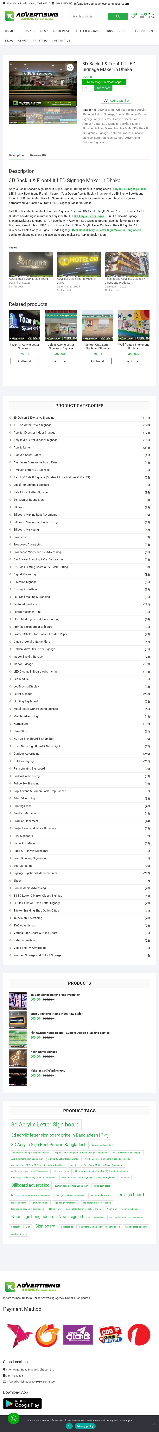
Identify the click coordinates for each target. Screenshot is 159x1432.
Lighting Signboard (26, 701)
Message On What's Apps (106, 82)
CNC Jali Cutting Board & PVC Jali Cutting (41, 567)
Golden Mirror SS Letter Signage (34, 649)
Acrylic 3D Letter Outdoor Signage (35, 440)
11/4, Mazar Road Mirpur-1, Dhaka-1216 (28, 3)
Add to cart (103, 88)
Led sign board (130, 1194)
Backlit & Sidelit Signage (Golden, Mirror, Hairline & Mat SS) (52, 477)
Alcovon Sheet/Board (126, 119)
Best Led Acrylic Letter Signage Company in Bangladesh (88, 1177)
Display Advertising (26, 589)
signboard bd (67, 1227)
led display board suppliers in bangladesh (31, 1195)
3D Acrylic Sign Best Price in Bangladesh (48, 1144)
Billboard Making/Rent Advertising (36, 522)
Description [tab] (16, 155)
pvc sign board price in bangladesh (126, 1217)
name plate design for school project (84, 1209)
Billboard (27, 30)
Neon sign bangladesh (32, 1216)
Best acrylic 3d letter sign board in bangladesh (33, 1177)
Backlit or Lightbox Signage (31, 485)
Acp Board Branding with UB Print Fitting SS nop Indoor (81, 1152)
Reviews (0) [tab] (38, 155)
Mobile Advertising (26, 716)
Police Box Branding (26, 783)
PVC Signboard (23, 836)
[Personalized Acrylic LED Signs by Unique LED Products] (127, 264)
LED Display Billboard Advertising (35, 671)
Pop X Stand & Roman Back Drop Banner (40, 791)
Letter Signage (88, 30)
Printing (40, 40)
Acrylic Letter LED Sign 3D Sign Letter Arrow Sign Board (38, 1165)
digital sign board (101, 1186)
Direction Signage (25, 582)
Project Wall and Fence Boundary (35, 828)
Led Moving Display (26, 686)
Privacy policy (85, 1426)
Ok (69, 1426)
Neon (44, 30)
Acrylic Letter (102, 119)
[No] (154, 1424)
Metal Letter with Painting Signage (36, 709)
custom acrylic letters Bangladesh (71, 1186)
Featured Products (121, 133)
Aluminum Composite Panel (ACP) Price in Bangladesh (101, 1171)
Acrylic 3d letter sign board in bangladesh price (107, 1159)
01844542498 (14, 1375)
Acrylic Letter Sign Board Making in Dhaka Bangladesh (96, 1165)
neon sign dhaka (96, 1217)
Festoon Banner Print (27, 612)
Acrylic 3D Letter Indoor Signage (34, 432)
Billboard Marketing (26, 529)
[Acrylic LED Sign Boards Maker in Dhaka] (79, 264)
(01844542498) (63, 3)
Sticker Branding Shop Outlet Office (36, 910)
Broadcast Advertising (28, 544)
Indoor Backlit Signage (28, 656)
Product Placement (26, 821)
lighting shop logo (39, 1203)
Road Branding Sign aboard (31, 858)
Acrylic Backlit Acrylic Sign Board (28, 278)
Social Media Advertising (30, 888)
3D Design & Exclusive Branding (34, 417)
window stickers (19, 1234)
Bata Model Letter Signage (31, 492)
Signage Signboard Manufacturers (35, 873)
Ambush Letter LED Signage (100, 124)
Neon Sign (20, 731)
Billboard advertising (30, 1185)
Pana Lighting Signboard (29, 768)
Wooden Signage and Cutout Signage (37, 955)
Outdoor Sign (141, 30)
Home (9, 30)
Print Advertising (24, 798)
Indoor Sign (116, 30)
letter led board (18, 1203)
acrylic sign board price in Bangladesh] (29, 1171)
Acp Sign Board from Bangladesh (27, 1159)
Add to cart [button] (24, 361)
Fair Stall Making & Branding (32, 597)
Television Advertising (28, 918)
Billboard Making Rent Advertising (35, 514)
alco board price (61, 1171)
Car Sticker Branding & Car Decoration (38, 559)
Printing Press (23, 806)
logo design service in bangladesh (27, 1209)
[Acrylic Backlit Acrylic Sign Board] (31, 264)
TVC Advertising (24, 925)
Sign (28, 1227)
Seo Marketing (23, 866)
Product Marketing (25, 813)
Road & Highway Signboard (31, 851)
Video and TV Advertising (30, 948)
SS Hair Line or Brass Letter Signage (37, 903)
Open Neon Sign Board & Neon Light (37, 746)
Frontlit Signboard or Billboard (33, 627)
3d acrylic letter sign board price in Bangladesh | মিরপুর (60, 1135)
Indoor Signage (23, 664)
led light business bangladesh (70, 1195)
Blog (9, 40)
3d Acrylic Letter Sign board (45, 1124)
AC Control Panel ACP (102, 1145)
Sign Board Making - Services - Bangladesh (99, 1227)
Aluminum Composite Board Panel (36, 462)
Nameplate (62, 30)
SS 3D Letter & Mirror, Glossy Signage (38, 895)
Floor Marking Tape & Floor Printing (36, 619)
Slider (17, 880)
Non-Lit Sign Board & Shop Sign (34, 738)
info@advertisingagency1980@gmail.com (31, 1381)
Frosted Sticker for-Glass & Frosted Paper (40, 634)
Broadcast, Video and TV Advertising (37, 552)
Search (118, 16)
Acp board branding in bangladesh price (30, 1152)
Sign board (45, 1226)
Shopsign (15, 1227)
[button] (70, 67)
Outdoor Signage (93, 142)
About (23, 40)
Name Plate (55, 1209)
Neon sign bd (70, 1216)
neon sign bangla (130, 1209)
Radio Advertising (25, 843)
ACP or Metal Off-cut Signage (117, 110)
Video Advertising (25, 940)
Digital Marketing (25, 574)
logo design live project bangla (96, 1203)
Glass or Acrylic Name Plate (32, 641)
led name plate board (101, 1195)
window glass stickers (136, 1227)
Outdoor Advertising (127, 137)
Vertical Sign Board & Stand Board (35, 933)
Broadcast (20, 537)
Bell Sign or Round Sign (29, 499)
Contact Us (61, 40)
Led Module (21, 679)
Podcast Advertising (27, 776)
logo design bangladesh (65, 1203)
